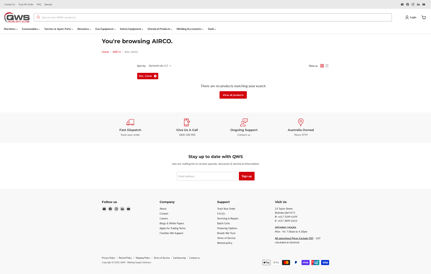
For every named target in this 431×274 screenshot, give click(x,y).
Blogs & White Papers (172, 223)
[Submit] (38, 17)
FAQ (39, 4)
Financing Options (227, 228)
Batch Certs (223, 223)
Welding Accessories (189, 28)
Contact (164, 213)
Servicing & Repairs (228, 218)
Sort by (141, 65)
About (163, 208)
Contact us (194, 257)
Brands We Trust (226, 233)
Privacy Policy (108, 257)
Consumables (30, 28)
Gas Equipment (104, 28)
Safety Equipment (131, 28)
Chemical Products (159, 28)
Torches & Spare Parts (58, 28)
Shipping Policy (143, 257)
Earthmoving (179, 257)
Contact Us (9, 4)
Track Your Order (226, 208)
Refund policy (224, 242)
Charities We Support (171, 233)
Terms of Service (226, 237)
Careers (164, 218)
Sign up (247, 176)
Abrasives (83, 28)
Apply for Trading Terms (173, 228)
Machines (10, 28)
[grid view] (322, 65)
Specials (48, 4)
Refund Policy (125, 257)
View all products (233, 94)
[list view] (326, 65)
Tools (211, 28)
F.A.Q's (221, 213)
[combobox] (213, 17)
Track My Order (26, 4)
